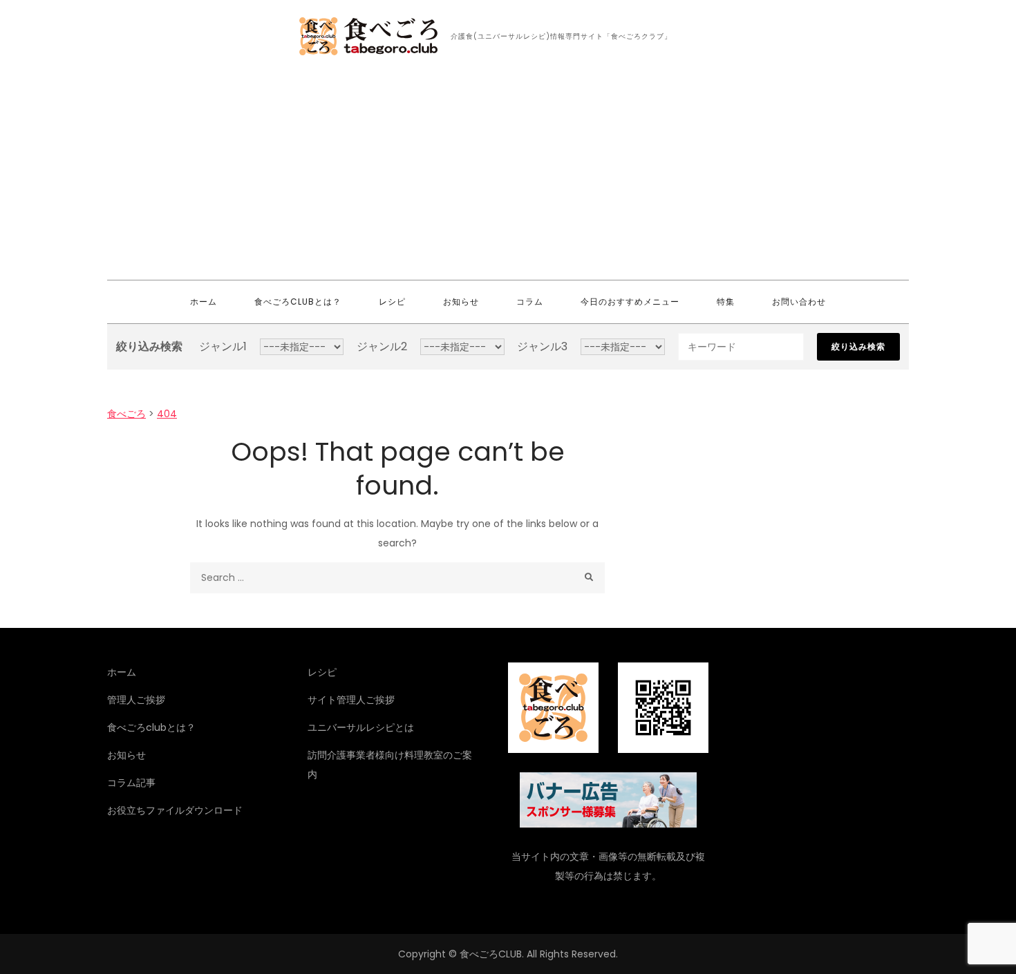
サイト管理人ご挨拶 (351, 700)
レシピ (392, 301)
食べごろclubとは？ (297, 301)
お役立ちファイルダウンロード (175, 810)
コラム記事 (131, 783)
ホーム (203, 301)
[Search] (589, 577)
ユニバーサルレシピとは (361, 727)
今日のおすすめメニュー (630, 301)
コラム (529, 301)
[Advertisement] (508, 176)
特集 (726, 301)
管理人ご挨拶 (136, 700)
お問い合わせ (799, 301)
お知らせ (461, 301)
